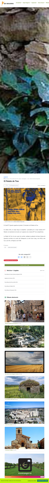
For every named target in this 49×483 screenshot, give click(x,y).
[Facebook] (19, 257)
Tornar (7, 185)
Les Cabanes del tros (11, 399)
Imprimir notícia (14, 185)
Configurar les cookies (32, 480)
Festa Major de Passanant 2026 (10, 290)
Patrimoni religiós (10, 450)
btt (5, 247)
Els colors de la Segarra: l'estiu (13, 374)
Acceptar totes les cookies (43, 480)
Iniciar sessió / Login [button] (25, 265)
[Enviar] (30, 257)
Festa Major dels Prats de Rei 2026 (11, 282)
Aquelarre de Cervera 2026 (10, 278)
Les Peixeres (9, 348)
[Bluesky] (22, 257)
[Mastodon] (24, 257)
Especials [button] (34, 2)
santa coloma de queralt (12, 247)
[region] (24, 480)
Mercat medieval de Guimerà (13, 323)
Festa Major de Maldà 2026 (10, 286)
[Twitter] (27, 257)
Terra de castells (10, 424)
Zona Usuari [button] (41, 2)
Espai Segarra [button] (26, 2)
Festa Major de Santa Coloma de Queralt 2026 (13, 274)
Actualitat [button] (18, 2)
